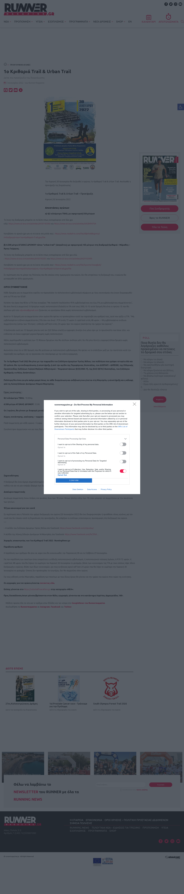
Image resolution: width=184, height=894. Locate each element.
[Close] (135, 405)
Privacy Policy (106, 489)
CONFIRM (74, 480)
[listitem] (92, 439)
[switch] (123, 444)
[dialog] (92, 447)
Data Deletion (77, 489)
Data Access (92, 489)
